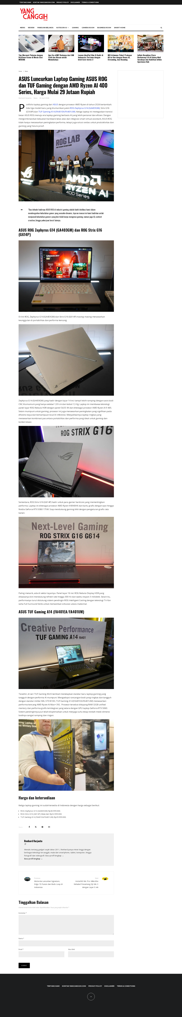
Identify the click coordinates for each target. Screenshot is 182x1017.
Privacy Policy (62, 2)
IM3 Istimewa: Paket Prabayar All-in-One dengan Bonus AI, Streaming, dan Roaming (120, 57)
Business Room (104, 28)
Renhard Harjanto (25, 98)
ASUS (55, 104)
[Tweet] (36, 827)
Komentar (23, 913)
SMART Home (119, 28)
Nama (21, 938)
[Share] (29, 827)
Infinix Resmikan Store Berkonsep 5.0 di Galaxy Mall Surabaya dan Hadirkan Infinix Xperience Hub (149, 58)
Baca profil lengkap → (33, 858)
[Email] (49, 827)
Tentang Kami (25, 2)
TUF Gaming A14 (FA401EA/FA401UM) (56, 111)
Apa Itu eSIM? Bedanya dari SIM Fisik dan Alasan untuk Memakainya (61, 57)
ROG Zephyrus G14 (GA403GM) (85, 108)
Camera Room (88, 28)
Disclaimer (75, 2)
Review (31, 28)
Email (21, 949)
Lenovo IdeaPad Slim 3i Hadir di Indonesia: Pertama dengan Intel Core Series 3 (90, 57)
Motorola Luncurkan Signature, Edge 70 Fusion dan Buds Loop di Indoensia (48, 882)
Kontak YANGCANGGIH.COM (44, 2)
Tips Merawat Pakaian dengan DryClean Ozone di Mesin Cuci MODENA (31, 57)
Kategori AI (61, 28)
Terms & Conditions (90, 2)
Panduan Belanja (45, 28)
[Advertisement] (140, 95)
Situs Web (71, 949)
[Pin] (42, 827)
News (22, 28)
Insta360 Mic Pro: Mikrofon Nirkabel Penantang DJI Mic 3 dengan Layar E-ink (86, 882)
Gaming (75, 28)
